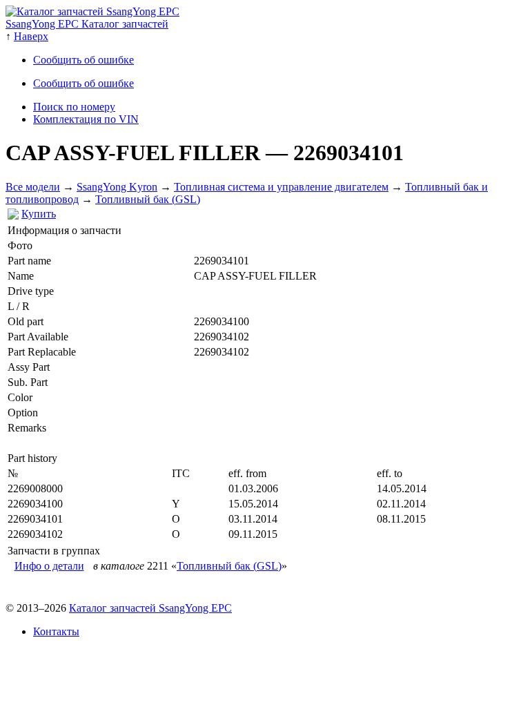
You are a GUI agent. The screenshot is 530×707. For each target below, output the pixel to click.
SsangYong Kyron (117, 187)
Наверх (31, 36)
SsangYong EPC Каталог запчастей (87, 24)
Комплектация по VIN (86, 119)
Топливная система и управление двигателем (281, 187)
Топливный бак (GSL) (147, 199)
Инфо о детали (49, 566)
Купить (38, 214)
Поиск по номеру (74, 107)
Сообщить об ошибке (83, 60)
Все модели (33, 187)
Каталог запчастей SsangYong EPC (150, 608)
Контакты (56, 631)
